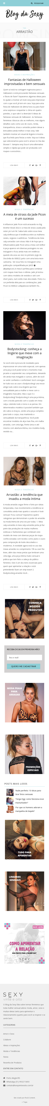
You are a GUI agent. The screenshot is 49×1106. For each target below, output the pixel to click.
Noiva (5, 1057)
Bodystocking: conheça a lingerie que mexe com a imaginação (24, 353)
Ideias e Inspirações (24, 74)
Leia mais (14, 165)
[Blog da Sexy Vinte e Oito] (24, 14)
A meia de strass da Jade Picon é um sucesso (24, 216)
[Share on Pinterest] (40, 165)
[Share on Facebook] (29, 165)
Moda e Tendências (24, 209)
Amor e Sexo (8, 1034)
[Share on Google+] (37, 165)
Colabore (7, 1039)
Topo (25, 1102)
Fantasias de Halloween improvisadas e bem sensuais (24, 82)
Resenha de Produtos (12, 1062)
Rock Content (30, 1098)
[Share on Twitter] (33, 165)
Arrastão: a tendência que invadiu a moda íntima (24, 496)
